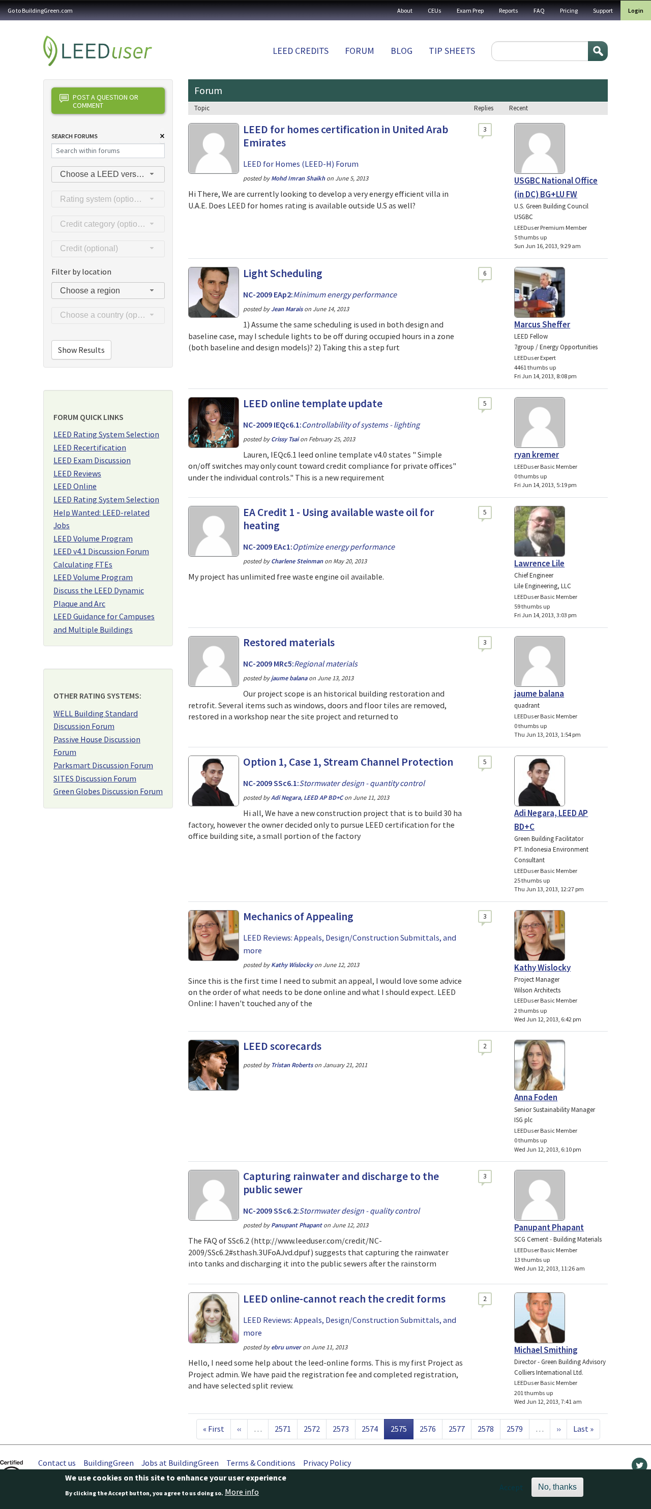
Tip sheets (452, 50)
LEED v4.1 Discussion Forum (101, 551)
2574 (369, 1428)
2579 (514, 1428)
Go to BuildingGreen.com (40, 10)
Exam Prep (470, 10)
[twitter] (639, 1468)
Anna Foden (535, 1097)
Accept (511, 1487)
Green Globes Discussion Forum (108, 791)
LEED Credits (301, 50)
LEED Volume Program (93, 538)
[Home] (97, 51)
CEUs (434, 10)
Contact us (57, 1463)
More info (242, 1492)
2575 (401, 1428)
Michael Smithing (546, 1349)
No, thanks (557, 1487)
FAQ (539, 10)
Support (603, 10)
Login (635, 10)
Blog (401, 50)
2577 (456, 1428)
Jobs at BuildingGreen (180, 1463)
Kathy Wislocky (542, 967)
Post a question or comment (105, 101)
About (404, 10)
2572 (311, 1428)
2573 (340, 1428)
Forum (359, 50)
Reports (508, 10)
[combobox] (108, 174)
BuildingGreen (108, 1463)
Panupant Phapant (549, 1227)
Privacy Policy (327, 1463)
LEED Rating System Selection (106, 434)
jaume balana (539, 693)
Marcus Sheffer (542, 324)
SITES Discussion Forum (94, 778)
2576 (427, 1428)
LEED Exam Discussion (92, 460)
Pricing (569, 10)
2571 (282, 1428)
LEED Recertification (89, 447)
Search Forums (74, 136)
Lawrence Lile (539, 563)
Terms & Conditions (260, 1463)
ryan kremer (536, 454)
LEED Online (75, 486)
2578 (485, 1428)
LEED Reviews (77, 473)
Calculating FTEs (82, 564)
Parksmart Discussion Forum (103, 765)
